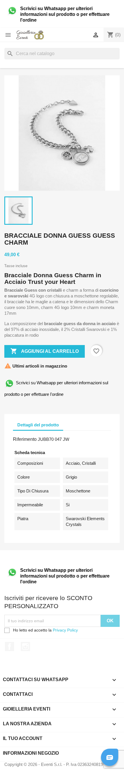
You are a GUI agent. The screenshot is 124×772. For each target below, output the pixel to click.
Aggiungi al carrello (44, 351)
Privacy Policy (65, 630)
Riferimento (25, 439)
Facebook (9, 646)
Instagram (25, 646)
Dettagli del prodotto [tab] (38, 424)
